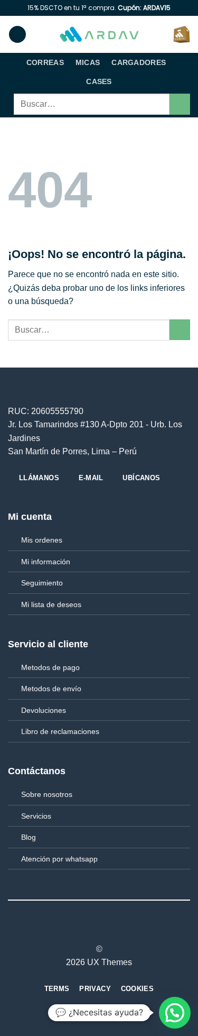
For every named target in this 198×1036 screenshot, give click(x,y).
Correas (45, 62)
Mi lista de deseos (51, 604)
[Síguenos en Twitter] (105, 930)
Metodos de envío (51, 688)
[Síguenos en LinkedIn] (118, 930)
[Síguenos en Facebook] (80, 930)
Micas (88, 62)
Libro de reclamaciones (60, 731)
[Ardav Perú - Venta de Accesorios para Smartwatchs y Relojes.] (99, 34)
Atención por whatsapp (59, 859)
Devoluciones (43, 710)
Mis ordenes (41, 540)
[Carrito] (181, 34)
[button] (175, 1013)
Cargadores (138, 62)
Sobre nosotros (46, 794)
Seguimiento (42, 583)
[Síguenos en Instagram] (92, 930)
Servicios (36, 816)
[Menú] (17, 34)
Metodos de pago (50, 667)
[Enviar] (179, 104)
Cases (98, 81)
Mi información (45, 561)
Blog (28, 837)
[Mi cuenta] (160, 34)
